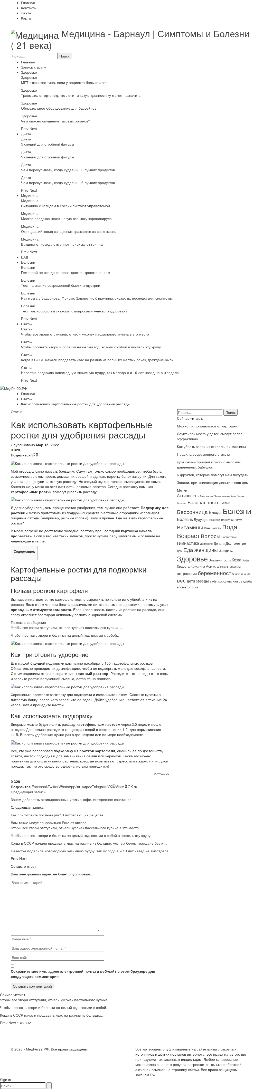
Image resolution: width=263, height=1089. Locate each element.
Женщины (206, 550)
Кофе (245, 560)
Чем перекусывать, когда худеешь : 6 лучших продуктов (68, 169)
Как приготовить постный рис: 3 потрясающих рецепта (57, 814)
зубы (213, 581)
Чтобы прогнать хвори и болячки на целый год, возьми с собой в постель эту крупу (91, 346)
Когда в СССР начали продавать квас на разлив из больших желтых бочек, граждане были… (99, 359)
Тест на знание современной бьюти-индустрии (60, 285)
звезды (202, 581)
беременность (216, 573)
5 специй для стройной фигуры (47, 144)
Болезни (28, 262)
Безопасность (203, 502)
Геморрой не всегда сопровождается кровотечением (65, 272)
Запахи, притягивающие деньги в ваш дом (213, 482)
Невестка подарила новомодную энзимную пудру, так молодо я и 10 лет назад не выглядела (100, 372)
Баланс (181, 503)
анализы (235, 566)
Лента (26, 12)
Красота (183, 566)
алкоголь (223, 566)
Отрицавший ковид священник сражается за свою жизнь (68, 231)
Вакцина (214, 520)
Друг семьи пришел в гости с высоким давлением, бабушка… (209, 464)
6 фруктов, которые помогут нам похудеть (212, 474)
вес (181, 580)
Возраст (188, 535)
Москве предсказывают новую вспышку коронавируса (66, 218)
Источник (161, 773)
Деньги (219, 543)
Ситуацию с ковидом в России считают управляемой (65, 205)
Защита (226, 550)
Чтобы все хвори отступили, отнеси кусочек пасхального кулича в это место (85, 334)
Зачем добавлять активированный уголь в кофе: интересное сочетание (71, 799)
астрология (187, 573)
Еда (188, 549)
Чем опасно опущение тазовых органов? (55, 120)
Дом (179, 551)
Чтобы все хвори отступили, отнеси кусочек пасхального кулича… (66, 627)
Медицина (30, 195)
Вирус (238, 520)
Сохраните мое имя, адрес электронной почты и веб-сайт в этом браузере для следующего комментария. (83, 974)
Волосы (210, 536)
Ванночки (227, 520)
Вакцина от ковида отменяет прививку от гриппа (62, 244)
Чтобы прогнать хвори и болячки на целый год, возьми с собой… (65, 635)
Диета (26, 133)
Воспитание (229, 537)
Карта (26, 18)
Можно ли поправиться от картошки (207, 425)
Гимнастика (188, 543)
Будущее (201, 519)
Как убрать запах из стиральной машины (211, 446)
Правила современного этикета (203, 454)
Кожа (236, 560)
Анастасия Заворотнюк (215, 496)
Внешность (212, 528)
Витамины (190, 527)
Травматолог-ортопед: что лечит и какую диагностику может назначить (80, 95)
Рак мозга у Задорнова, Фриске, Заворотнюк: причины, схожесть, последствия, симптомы (97, 298)
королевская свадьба (235, 581)
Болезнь (185, 519)
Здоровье (29, 72)
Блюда (215, 512)
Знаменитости (220, 560)
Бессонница (192, 511)
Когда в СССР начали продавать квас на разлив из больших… (52, 1015)
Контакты (28, 7)
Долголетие (236, 543)
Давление (206, 544)
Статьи (27, 323)
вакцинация (242, 574)
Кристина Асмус (203, 566)
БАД (24, 257)
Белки (225, 502)
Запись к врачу (33, 67)
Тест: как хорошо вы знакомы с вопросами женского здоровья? (74, 310)
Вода (229, 526)
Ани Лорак (237, 496)
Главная (28, 2)
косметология (187, 587)
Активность (188, 495)
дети (191, 581)
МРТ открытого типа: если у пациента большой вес (64, 82)
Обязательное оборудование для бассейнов (58, 108)
